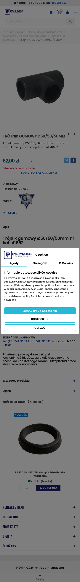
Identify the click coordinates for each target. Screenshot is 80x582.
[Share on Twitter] (66, 160)
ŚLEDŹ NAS (9, 546)
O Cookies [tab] (66, 263)
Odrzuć (40, 327)
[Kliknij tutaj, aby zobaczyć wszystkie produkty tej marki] (27, 201)
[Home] (51, 11)
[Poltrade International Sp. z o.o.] (14, 12)
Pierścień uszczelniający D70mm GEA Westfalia (40, 474)
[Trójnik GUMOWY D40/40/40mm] (68, 134)
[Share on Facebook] (73, 160)
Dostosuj (38, 319)
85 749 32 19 (37, 3)
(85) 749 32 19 (17, 341)
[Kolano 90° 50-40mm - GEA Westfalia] (74, 134)
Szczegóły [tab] (40, 263)
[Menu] (75, 11)
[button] (40, 227)
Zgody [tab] (14, 263)
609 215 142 (59, 3)
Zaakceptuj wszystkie (40, 310)
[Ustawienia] (67, 11)
